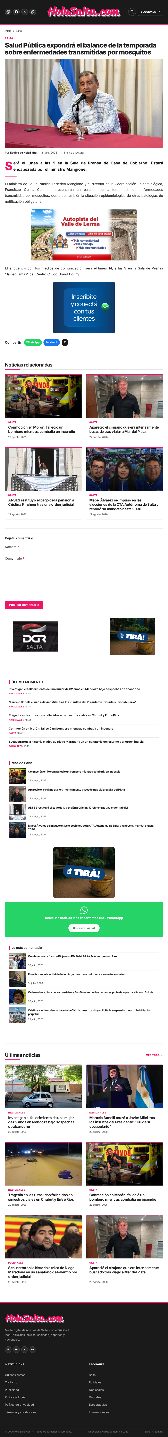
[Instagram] (8, 12)
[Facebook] (16, 12)
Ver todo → (154, 1055)
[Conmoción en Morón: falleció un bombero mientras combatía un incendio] (43, 396)
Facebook (52, 342)
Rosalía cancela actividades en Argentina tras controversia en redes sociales (76, 974)
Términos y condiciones (20, 1412)
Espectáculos (98, 1404)
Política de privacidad (19, 1404)
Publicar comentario (24, 605)
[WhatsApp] (33, 12)
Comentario (14, 558)
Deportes (95, 1397)
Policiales (16, 1263)
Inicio (8, 30)
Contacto (11, 1382)
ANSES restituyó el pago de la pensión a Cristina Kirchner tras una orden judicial (41, 502)
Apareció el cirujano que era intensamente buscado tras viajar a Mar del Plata (124, 429)
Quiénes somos (15, 1375)
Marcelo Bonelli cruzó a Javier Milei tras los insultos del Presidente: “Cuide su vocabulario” (72, 702)
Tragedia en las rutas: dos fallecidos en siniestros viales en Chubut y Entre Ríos (64, 715)
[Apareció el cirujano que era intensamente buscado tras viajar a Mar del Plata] (124, 396)
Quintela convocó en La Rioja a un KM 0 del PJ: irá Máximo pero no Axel (73, 956)
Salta (19, 30)
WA (33, 1349)
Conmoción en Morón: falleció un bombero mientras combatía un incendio (41, 429)
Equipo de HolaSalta (23, 152)
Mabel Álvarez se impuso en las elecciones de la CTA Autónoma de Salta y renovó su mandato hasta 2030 (124, 504)
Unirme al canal (84, 928)
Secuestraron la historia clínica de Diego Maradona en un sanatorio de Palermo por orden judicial (76, 741)
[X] (24, 12)
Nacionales (16, 1112)
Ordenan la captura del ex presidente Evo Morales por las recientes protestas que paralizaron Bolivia (90, 992)
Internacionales (99, 1412)
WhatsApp (33, 342)
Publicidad (12, 1390)
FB (16, 1349)
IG (8, 1349)
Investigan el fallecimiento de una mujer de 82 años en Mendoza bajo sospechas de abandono (74, 689)
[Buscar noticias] (132, 12)
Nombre (12, 547)
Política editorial (15, 1397)
